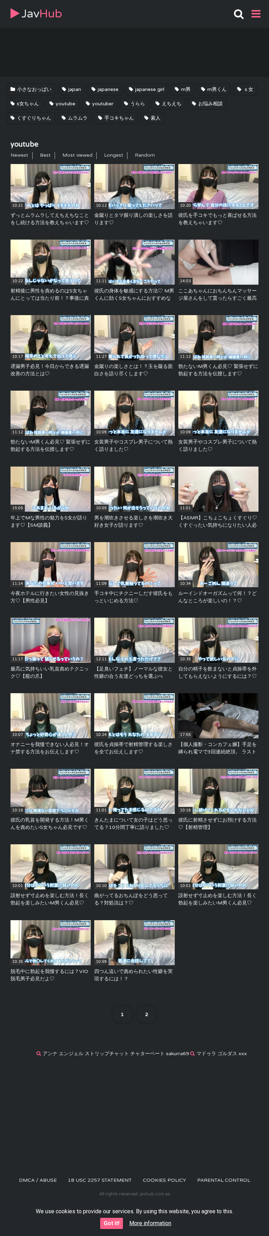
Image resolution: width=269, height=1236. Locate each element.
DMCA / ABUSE (38, 1180)
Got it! (111, 1223)
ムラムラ (77, 118)
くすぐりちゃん (33, 118)
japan (74, 89)
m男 (185, 89)
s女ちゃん (27, 104)
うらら (137, 104)
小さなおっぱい (33, 89)
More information (150, 1223)
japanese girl (149, 89)
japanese (107, 89)
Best (45, 155)
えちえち (170, 104)
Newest (19, 155)
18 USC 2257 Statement (100, 1180)
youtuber (102, 104)
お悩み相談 (210, 104)
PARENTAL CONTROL (223, 1180)
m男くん (216, 89)
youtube (64, 104)
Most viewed (77, 155)
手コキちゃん (118, 118)
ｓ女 (247, 89)
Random (145, 155)
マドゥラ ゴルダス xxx (221, 1054)
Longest (113, 155)
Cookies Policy (164, 1180)
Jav (41, 14)
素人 (154, 118)
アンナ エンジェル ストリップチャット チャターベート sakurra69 (116, 1054)
